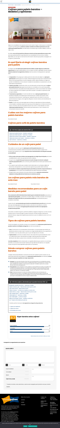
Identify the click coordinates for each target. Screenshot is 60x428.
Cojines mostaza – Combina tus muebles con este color (22, 290)
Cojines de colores (14, 308)
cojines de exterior (17, 4)
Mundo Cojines (11, 4)
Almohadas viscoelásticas (53, 403)
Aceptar (25, 426)
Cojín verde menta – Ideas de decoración (18, 288)
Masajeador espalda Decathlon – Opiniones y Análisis (21, 285)
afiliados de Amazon (14, 411)
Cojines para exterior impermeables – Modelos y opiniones (22, 136)
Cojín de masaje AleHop (53, 413)
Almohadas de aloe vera (54, 405)
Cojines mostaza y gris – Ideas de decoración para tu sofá (22, 287)
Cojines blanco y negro (44, 406)
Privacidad (23, 404)
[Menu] (1, 1)
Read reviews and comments (37, 336)
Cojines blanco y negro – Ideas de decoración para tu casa (22, 291)
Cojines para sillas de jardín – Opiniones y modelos (20, 135)
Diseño (7, 375)
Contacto (23, 399)
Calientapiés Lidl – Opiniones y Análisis (18, 295)
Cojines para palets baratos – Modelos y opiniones (20, 133)
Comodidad (8, 372)
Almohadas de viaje (54, 409)
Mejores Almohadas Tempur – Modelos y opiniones (21, 298)
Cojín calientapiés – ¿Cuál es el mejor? (18, 296)
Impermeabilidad (9, 368)
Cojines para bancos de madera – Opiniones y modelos (22, 138)
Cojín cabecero (53, 407)
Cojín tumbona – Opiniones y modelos (18, 139)
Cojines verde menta (43, 401)
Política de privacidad (33, 426)
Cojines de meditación (15, 306)
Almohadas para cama (15, 310)
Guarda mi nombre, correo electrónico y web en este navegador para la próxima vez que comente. (29, 384)
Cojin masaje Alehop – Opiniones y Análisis (18, 293)
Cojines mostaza (44, 403)
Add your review (47, 336)
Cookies (22, 402)
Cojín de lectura (53, 411)
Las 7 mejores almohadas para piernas (18, 300)
